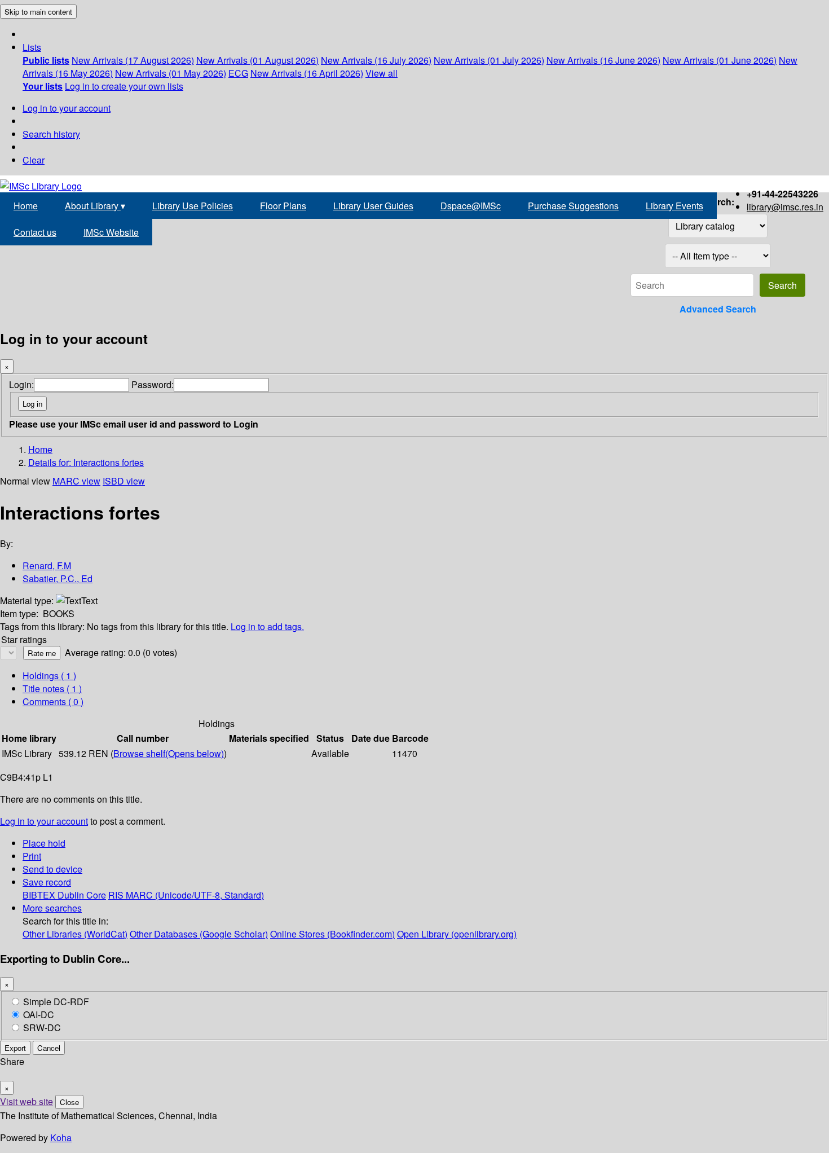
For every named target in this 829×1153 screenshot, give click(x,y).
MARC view (76, 480)
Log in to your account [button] (44, 821)
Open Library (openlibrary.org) (457, 933)
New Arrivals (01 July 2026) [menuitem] (489, 60)
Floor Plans (283, 205)
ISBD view (124, 480)
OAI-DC (38, 1014)
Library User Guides (373, 205)
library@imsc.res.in (785, 206)
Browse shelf (168, 753)
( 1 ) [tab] (49, 675)
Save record (47, 881)
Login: (21, 384)
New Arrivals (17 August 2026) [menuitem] (133, 60)
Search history (51, 133)
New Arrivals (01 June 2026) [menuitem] (720, 60)
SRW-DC (42, 1027)
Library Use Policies (192, 205)
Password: (152, 384)
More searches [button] (52, 907)
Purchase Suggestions (573, 205)
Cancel (48, 1047)
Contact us (35, 232)
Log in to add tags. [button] (267, 626)
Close (69, 1102)
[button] (32, 47)
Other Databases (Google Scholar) (199, 933)
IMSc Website (111, 232)
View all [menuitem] (381, 73)
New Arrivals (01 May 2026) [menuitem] (170, 73)
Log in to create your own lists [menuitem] (124, 86)
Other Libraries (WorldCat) (75, 933)
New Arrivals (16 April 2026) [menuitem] (306, 73)
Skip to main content (38, 11)
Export (15, 1047)
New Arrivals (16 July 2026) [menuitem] (376, 60)
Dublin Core (82, 894)
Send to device (52, 868)
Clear (34, 159)
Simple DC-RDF (56, 1001)
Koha (61, 1137)
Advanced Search (718, 308)
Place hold (44, 843)
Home (26, 205)
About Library (95, 205)
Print (32, 856)
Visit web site (26, 1101)
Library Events (674, 205)
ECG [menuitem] (238, 73)
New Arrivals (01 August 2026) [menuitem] (257, 60)
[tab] (52, 688)
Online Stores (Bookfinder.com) (332, 933)
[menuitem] (46, 60)
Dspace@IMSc (470, 205)
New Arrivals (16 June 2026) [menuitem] (603, 60)
